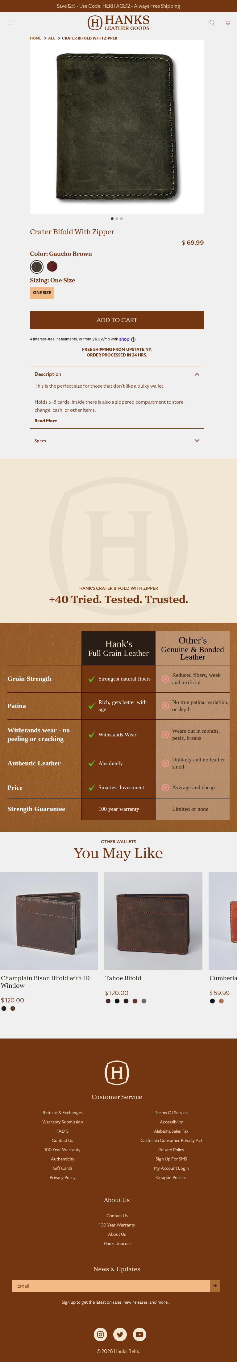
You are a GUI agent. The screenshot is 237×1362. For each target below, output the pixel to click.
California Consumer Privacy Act (171, 1140)
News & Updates (117, 1268)
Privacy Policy (63, 1177)
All (51, 38)
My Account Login (171, 1168)
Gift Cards (63, 1168)
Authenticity (62, 1159)
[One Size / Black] (117, 1001)
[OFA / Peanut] (221, 1001)
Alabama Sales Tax (171, 1131)
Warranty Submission (62, 1122)
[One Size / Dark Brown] (126, 1001)
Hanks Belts (126, 1351)
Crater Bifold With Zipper (89, 38)
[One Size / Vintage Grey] (144, 1001)
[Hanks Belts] (118, 22)
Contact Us (62, 1140)
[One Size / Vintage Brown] (135, 1001)
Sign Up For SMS (171, 1159)
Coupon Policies (171, 1177)
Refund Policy (171, 1149)
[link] (49, 938)
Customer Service (117, 1096)
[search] (212, 23)
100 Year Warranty (62, 1149)
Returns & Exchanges (63, 1112)
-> (215, 1286)
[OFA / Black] (212, 1001)
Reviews (118, 1031)
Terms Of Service (171, 1112)
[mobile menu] (11, 22)
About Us (117, 1199)
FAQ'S (62, 1131)
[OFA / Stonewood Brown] (3, 1008)
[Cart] (225, 23)
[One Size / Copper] (108, 1001)
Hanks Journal (117, 1243)
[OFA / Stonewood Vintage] (12, 1008)
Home (35, 38)
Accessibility (171, 1122)
